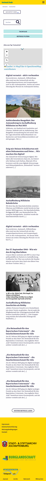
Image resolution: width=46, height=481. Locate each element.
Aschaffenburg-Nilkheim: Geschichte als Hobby (18, 304)
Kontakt (4, 432)
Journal (5, 479)
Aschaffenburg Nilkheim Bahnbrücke (18, 201)
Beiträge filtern (23, 36)
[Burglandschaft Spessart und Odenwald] (19, 460)
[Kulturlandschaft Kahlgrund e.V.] (11, 474)
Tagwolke (23, 31)
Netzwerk (26, 479)
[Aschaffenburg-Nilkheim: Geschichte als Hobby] (23, 299)
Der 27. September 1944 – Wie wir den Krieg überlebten (21, 250)
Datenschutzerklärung (9, 427)
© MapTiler (19, 66)
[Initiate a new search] (6, 60)
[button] (6, 51)
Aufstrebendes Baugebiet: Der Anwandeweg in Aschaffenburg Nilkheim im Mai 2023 (21, 123)
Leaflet (9, 66)
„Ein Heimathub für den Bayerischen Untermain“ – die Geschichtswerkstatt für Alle (20, 331)
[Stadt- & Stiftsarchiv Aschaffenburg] (19, 446)
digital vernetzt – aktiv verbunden (22, 75)
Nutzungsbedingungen (9, 429)
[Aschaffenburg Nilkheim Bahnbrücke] (23, 197)
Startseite (5, 6)
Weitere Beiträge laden (23, 411)
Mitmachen (39, 479)
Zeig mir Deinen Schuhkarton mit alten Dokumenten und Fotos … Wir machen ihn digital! (23, 151)
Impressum (5, 424)
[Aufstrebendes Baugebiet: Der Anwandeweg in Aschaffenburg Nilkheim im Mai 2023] (23, 116)
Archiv (15, 479)
